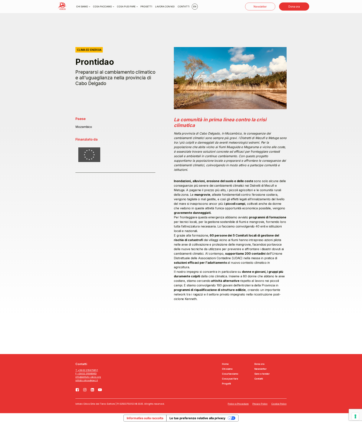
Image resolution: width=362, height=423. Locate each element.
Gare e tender (262, 373)
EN (194, 6)
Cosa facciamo (102, 6)
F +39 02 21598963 (86, 373)
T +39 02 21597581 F (86, 370)
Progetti (146, 6)
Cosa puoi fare (126, 6)
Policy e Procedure (238, 403)
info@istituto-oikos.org (88, 377)
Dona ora (294, 6)
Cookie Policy (279, 403)
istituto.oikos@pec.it (86, 380)
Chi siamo (82, 6)
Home (225, 364)
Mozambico (83, 127)
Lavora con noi (165, 6)
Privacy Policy (260, 403)
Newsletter (260, 6)
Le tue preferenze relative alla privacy (197, 418)
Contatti (183, 6)
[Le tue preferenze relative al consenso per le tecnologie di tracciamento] (355, 416)
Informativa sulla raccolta (145, 418)
